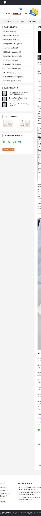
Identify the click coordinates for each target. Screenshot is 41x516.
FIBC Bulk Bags (7, 31)
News (2, 499)
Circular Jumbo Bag (9, 48)
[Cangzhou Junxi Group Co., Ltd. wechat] (15, 142)
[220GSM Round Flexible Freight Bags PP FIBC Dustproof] (4, 93)
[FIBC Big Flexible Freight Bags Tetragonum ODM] (4, 99)
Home (8, 13)
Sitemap (3, 501)
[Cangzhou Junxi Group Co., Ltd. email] (4, 142)
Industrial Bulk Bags (9, 36)
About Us (27, 13)
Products (17, 13)
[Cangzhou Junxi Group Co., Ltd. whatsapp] (10, 142)
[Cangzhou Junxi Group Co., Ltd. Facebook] (5, 2)
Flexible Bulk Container (10, 56)
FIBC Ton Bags (7, 73)
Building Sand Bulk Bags (10, 44)
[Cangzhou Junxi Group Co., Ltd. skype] (20, 142)
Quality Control (5, 493)
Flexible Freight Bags (19, 22)
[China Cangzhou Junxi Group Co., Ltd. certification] (8, 123)
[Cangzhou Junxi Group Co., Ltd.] (20, 9)
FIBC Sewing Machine (10, 52)
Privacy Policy (6, 512)
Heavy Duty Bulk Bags (10, 64)
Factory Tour (4, 490)
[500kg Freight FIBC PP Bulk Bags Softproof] (4, 104)
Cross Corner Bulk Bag (10, 68)
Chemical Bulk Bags (9, 40)
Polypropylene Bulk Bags (11, 77)
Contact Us (3, 496)
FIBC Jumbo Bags (8, 60)
